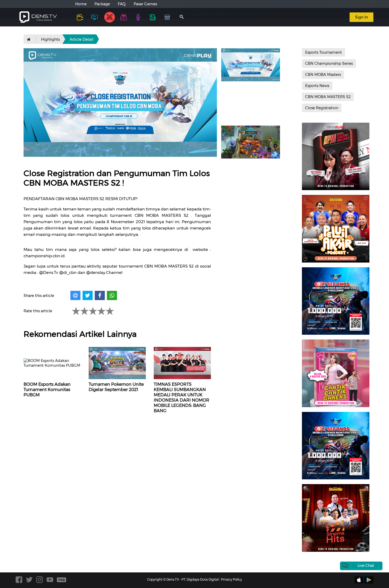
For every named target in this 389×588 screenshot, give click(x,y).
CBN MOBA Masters (323, 74)
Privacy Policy (231, 579)
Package (102, 4)
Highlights (50, 39)
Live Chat (366, 565)
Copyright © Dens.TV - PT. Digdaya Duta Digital (183, 579)
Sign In (361, 17)
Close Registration (321, 107)
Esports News (317, 85)
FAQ (122, 4)
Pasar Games (145, 4)
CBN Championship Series (329, 63)
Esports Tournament (323, 52)
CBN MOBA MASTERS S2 (328, 96)
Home (81, 4)
